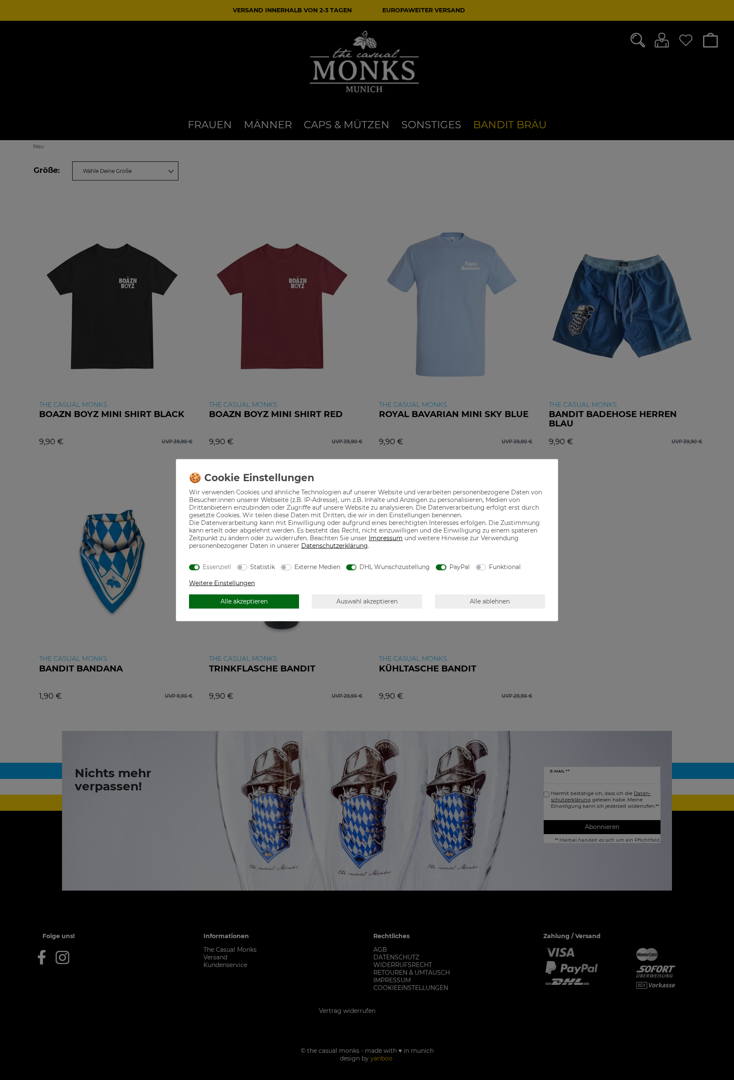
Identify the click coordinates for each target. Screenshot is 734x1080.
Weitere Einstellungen (222, 583)
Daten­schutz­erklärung (334, 546)
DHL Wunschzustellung (394, 566)
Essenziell (217, 566)
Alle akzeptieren (244, 601)
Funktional (505, 566)
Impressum (386, 538)
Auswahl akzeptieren (367, 601)
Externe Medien (317, 566)
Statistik (262, 566)
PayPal (459, 566)
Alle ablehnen (490, 601)
